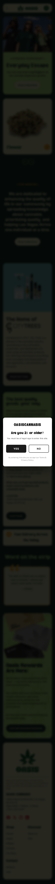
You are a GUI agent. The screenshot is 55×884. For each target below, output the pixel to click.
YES (16, 448)
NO (39, 448)
